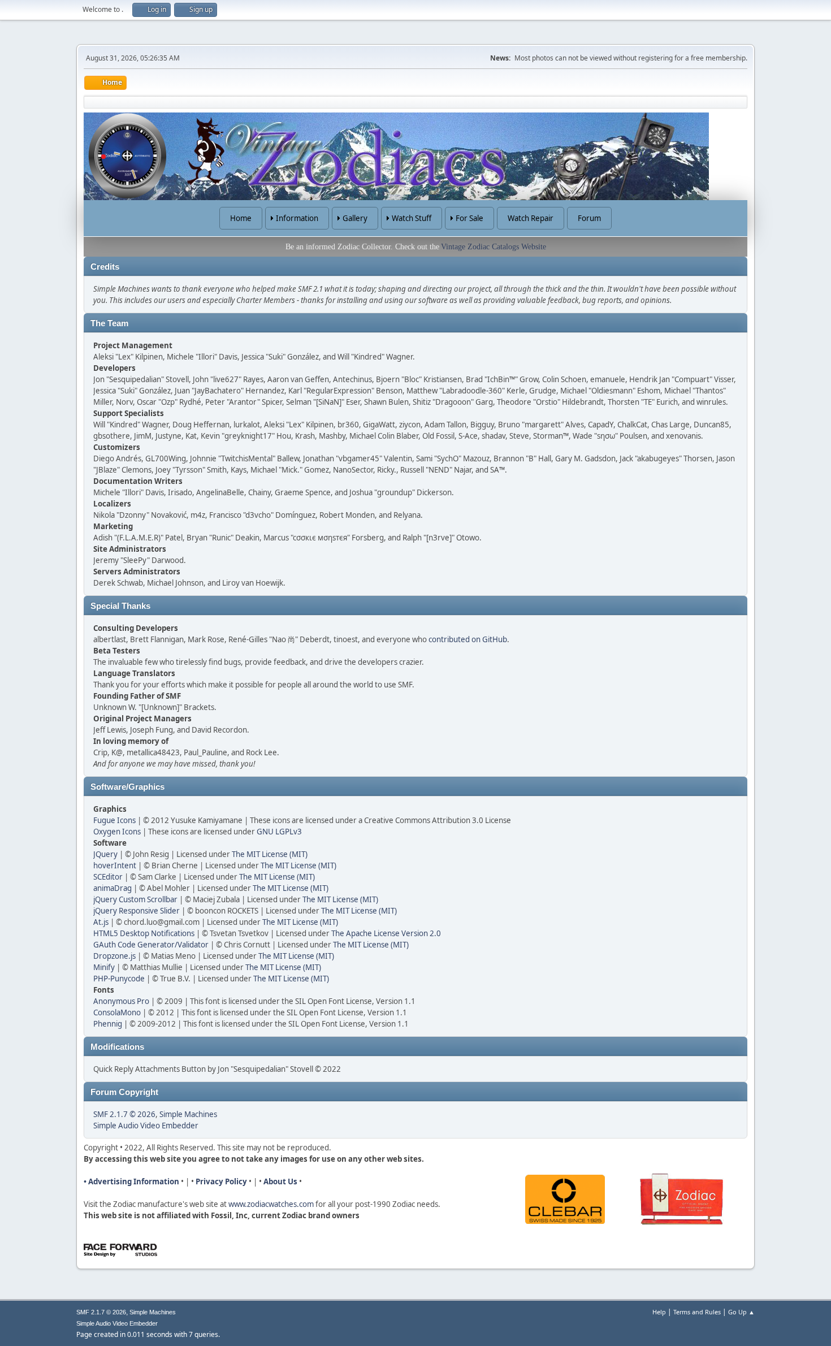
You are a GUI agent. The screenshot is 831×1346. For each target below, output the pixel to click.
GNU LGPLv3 (279, 831)
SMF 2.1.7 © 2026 (124, 1114)
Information (297, 218)
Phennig (107, 1024)
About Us (280, 1181)
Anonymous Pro (121, 1001)
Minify (104, 967)
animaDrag (112, 888)
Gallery (355, 218)
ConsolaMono (117, 1012)
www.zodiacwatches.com (271, 1204)
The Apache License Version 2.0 (386, 933)
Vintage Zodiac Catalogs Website (493, 247)
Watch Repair (530, 218)
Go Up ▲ (741, 1312)
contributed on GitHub (468, 639)
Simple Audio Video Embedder (145, 1125)
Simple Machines (188, 1114)
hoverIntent (114, 865)
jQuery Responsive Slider (136, 911)
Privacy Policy (221, 1181)
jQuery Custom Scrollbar (135, 899)
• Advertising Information (131, 1181)
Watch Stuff (411, 218)
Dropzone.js (114, 956)
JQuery (105, 854)
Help (659, 1312)
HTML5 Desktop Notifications (143, 933)
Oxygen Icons (117, 831)
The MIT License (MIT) (270, 854)
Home (241, 218)
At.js (101, 922)
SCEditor (108, 877)
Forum (589, 218)
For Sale (469, 218)
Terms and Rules (697, 1312)
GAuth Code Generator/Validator (151, 945)
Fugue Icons (114, 820)
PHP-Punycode (119, 978)
